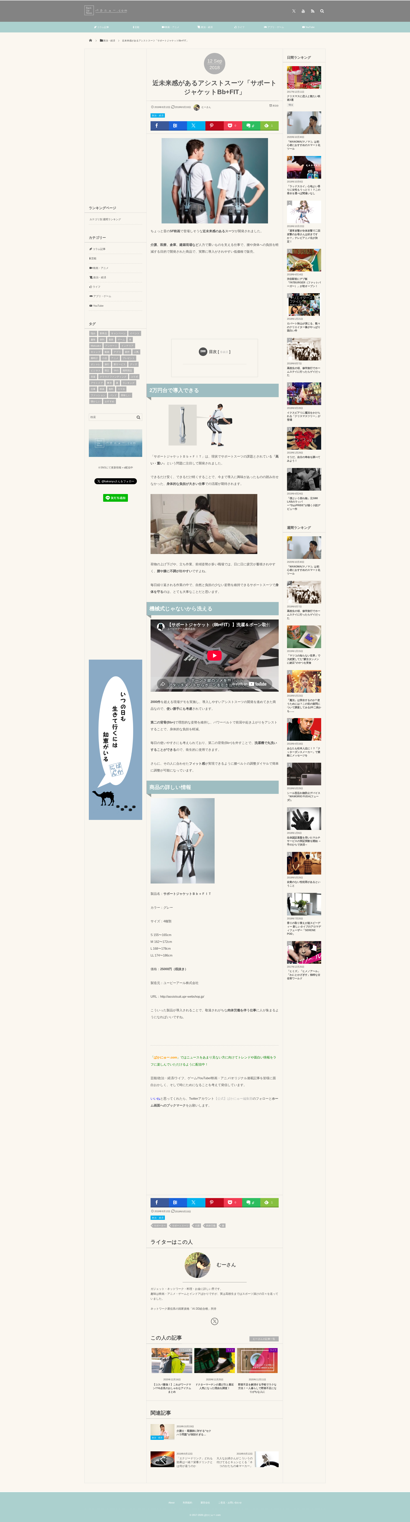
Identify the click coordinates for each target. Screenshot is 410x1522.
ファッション (98, 395)
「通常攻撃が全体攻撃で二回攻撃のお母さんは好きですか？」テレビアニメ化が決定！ (303, 236)
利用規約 (187, 1502)
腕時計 (94, 358)
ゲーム (121, 339)
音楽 (93, 376)
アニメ (114, 358)
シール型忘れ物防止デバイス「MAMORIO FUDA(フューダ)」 (303, 797)
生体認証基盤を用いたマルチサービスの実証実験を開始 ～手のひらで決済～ (304, 841)
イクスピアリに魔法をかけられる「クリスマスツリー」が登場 (303, 416)
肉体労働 (210, 1225)
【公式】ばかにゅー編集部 (233, 1098)
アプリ (117, 352)
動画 (107, 352)
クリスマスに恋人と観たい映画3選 (303, 98)
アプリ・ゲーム (275, 27)
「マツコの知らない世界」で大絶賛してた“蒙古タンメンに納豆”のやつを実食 (303, 659)
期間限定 (127, 370)
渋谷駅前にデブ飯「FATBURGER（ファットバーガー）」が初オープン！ (304, 282)
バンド (113, 395)
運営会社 (205, 1502)
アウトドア (97, 383)
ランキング (129, 383)
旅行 (107, 364)
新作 (127, 352)
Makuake (96, 345)
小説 (104, 358)
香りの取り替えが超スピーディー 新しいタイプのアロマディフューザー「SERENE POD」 (304, 928)
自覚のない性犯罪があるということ (303, 884)
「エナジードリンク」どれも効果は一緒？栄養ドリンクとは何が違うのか (195, 1462)
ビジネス (96, 370)
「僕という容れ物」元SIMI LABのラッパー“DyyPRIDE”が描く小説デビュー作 (303, 503)
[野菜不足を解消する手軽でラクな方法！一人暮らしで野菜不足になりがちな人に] (257, 1369)
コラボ (134, 376)
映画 (102, 389)
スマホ (121, 389)
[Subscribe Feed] (312, 11)
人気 (136, 352)
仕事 (93, 389)
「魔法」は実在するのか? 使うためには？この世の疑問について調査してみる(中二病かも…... (304, 705)
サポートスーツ (180, 1225)
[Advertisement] (215, 296)
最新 (111, 339)
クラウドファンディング (113, 376)
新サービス (120, 364)
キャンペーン (118, 333)
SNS (116, 370)
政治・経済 (206, 27)
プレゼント (129, 358)
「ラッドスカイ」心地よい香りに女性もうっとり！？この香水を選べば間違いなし (303, 190)
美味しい (126, 395)
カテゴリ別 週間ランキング (105, 219)
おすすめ (109, 401)
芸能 (136, 27)
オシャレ (96, 364)
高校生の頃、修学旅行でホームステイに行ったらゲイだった (303, 372)
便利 (102, 339)
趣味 (93, 339)
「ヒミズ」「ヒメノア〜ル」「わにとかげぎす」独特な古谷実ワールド (303, 975)
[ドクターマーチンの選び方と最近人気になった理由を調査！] (214, 1369)
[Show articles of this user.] (183, 1265)
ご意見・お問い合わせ (230, 1502)
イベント (135, 333)
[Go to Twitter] (214, 1322)
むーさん (206, 107)
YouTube (310, 27)
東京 (109, 383)
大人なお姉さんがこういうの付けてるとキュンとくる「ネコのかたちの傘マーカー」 (235, 1462)
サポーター (160, 1225)
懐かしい (96, 401)
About (171, 1502)
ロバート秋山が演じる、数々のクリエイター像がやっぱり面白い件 (303, 327)
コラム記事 (103, 27)
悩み (93, 333)
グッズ (133, 364)
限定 (107, 370)
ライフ (241, 27)
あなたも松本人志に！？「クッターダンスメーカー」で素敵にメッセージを (303, 752)
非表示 (224, 352)
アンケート (111, 345)
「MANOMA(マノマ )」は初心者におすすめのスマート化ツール (303, 145)
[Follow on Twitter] (293, 11)
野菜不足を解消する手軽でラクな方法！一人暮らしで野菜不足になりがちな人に (257, 1388)
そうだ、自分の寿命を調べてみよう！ (303, 459)
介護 (197, 1225)
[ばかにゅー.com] (106, 14)
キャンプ (96, 352)
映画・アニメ (171, 27)
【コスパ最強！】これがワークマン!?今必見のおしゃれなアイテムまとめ (172, 1388)
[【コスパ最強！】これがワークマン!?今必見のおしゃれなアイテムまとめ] (172, 1369)
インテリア (127, 345)
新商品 (103, 333)
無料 (111, 389)
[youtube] (303, 11)
